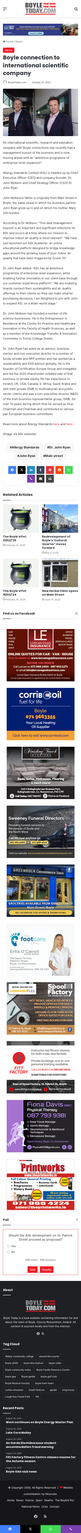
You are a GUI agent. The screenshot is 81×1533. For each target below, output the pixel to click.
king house (68, 1389)
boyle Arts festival (33, 1363)
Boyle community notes (18, 1369)
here (56, 424)
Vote (32, 1269)
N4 (37, 1396)
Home (9, 41)
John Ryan (27, 456)
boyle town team (44, 1383)
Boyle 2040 (11, 1363)
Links (44, 1506)
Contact (54, 1506)
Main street (54, 456)
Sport (39, 1500)
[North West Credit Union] (40, 28)
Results (46, 1269)
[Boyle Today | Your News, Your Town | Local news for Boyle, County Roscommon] (40, 9)
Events (29, 1500)
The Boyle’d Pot (64, 1500)
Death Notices (36, 1389)
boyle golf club (49, 1376)
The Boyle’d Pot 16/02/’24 (14, 593)
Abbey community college (19, 1356)
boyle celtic (55, 1363)
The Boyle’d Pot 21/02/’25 (14, 538)
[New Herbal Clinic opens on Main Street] (60, 573)
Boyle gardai (28, 1376)
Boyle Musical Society (17, 1383)
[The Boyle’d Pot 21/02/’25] (21, 518)
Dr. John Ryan (59, 447)
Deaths (48, 1500)
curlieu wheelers (14, 1389)
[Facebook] (12, 470)
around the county (49, 1356)
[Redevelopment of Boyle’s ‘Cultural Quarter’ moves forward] (60, 518)
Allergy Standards (25, 447)
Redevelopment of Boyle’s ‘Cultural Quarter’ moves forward (56, 542)
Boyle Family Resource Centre (53, 1369)
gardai (53, 1389)
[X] (22, 470)
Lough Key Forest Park (17, 1396)
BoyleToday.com (17, 82)
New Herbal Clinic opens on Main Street (60, 593)
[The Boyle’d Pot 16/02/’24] (21, 573)
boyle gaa (10, 1376)
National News (31, 1506)
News (19, 41)
